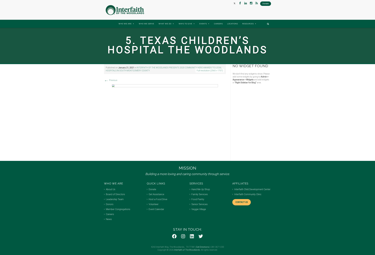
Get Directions (202, 247)
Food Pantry (197, 199)
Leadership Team (115, 199)
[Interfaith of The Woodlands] (125, 10)
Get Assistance (156, 194)
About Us (110, 189)
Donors (109, 204)
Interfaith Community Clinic (247, 194)
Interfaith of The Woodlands (187, 250)
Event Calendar (156, 209)
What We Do (164, 24)
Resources (248, 24)
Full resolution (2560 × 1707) (210, 70)
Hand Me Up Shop (200, 189)
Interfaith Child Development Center (252, 189)
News (109, 219)
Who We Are (125, 24)
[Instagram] (251, 3)
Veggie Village (198, 209)
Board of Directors (115, 194)
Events (203, 24)
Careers (218, 24)
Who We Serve (146, 24)
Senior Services (199, 204)
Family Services (199, 194)
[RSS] (256, 3)
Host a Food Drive (158, 199)
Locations (232, 24)
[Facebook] (240, 3)
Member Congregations (118, 209)
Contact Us (241, 202)
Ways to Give (185, 24)
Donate (152, 189)
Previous (110, 80)
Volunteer (153, 204)
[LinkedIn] (245, 3)
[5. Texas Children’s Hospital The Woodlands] (165, 119)
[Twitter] (234, 3)
